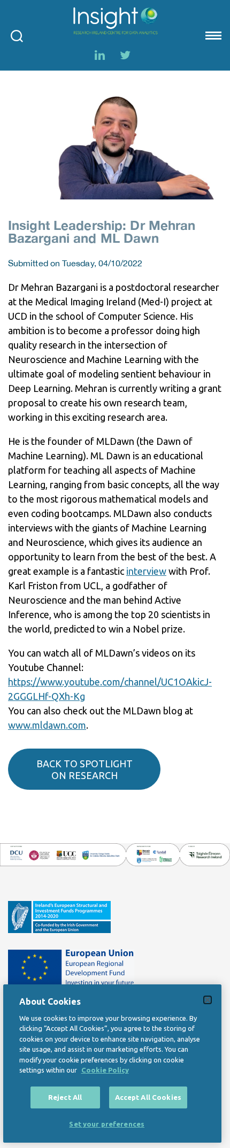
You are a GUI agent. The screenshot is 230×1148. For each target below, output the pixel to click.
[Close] (207, 1000)
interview (146, 571)
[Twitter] (125, 55)
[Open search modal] (17, 35)
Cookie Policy (105, 1070)
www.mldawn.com (47, 725)
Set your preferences (106, 1124)
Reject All (65, 1097)
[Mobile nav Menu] (212, 35)
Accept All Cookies (148, 1097)
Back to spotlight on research (84, 769)
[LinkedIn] (99, 55)
